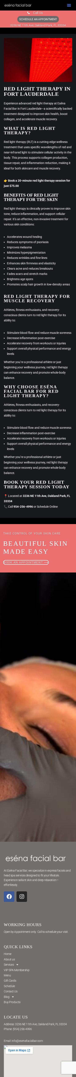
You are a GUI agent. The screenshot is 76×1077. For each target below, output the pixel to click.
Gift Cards (10, 980)
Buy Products (12, 1002)
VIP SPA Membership (17, 970)
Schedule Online (47, 506)
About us (9, 959)
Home (7, 954)
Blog (6, 996)
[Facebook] (9, 896)
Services (9, 964)
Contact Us (11, 991)
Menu (7, 975)
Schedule (9, 986)
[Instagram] (21, 896)
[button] (69, 5)
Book (11, 180)
